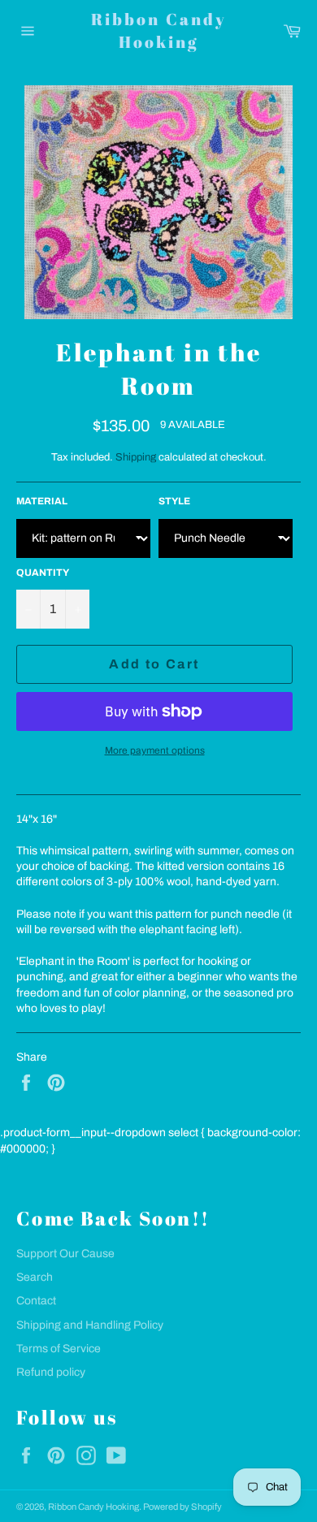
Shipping (135, 457)
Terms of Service (58, 1349)
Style (174, 501)
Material (41, 501)
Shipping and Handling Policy (89, 1325)
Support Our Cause (65, 1253)
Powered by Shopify (182, 1506)
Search (34, 1277)
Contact (36, 1301)
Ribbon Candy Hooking (159, 30)
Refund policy (50, 1372)
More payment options (155, 750)
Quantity (42, 572)
